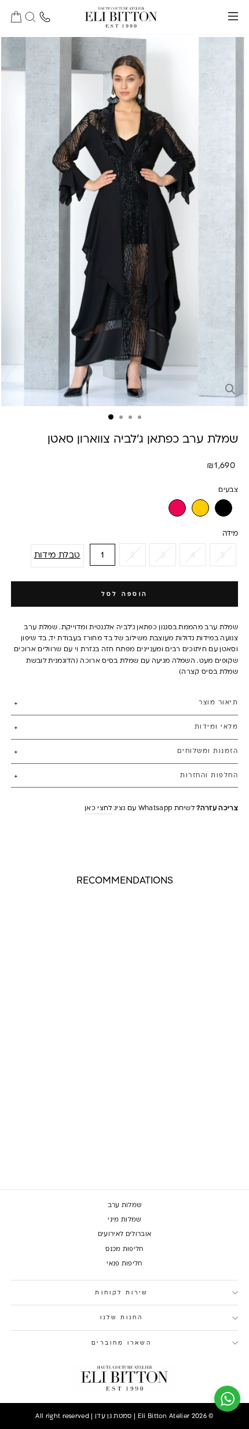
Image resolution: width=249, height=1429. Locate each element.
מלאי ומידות (216, 726)
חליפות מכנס (124, 1249)
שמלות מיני (124, 1219)
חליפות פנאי (124, 1263)
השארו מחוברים (121, 1342)
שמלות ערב (125, 1205)
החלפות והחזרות (209, 775)
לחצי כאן (98, 807)
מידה (230, 532)
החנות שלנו (122, 1317)
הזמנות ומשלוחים (207, 751)
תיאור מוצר (218, 702)
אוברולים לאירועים (124, 1234)
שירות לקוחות (121, 1292)
